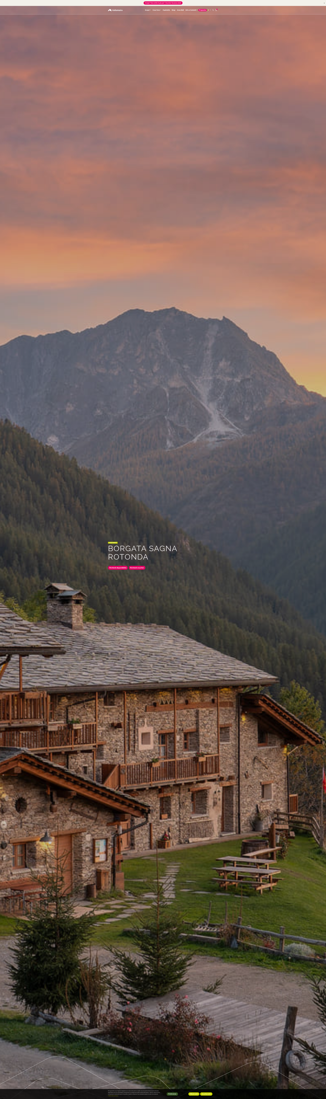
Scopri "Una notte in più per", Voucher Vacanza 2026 (163, 3)
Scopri (147, 10)
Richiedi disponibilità (117, 568)
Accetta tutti (206, 1094)
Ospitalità (166, 10)
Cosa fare (156, 10)
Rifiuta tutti (194, 1094)
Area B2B (180, 10)
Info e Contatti (190, 10)
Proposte (202, 10)
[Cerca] (213, 10)
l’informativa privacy (113, 1095)
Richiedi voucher (137, 568)
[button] (209, 10)
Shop (173, 10)
